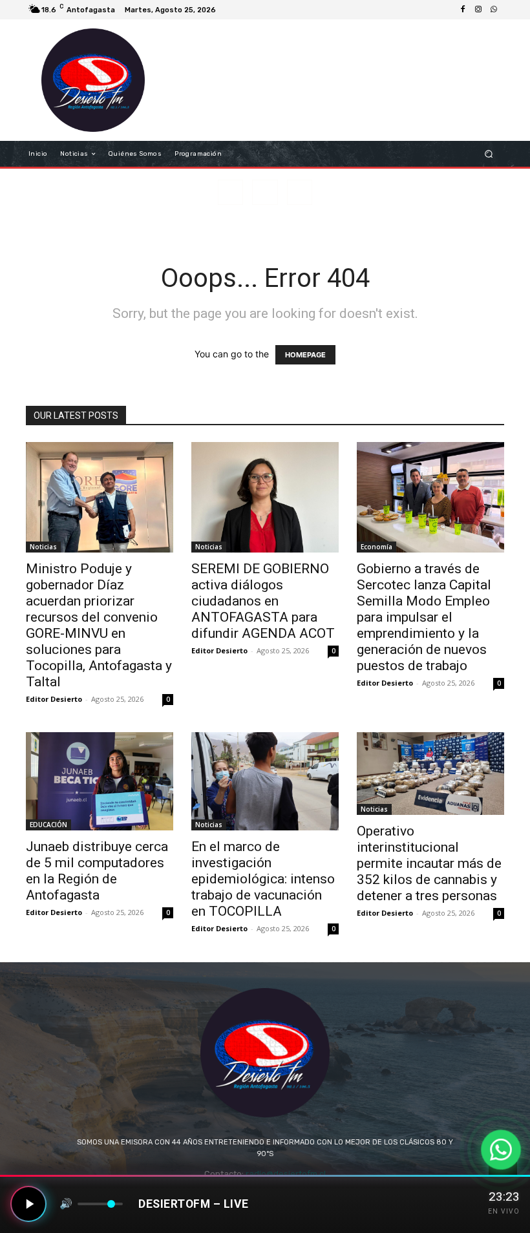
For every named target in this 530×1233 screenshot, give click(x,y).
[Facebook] (463, 9)
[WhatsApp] (494, 9)
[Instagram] (478, 9)
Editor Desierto (54, 699)
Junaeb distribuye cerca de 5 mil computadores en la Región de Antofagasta (97, 871)
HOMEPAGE (305, 354)
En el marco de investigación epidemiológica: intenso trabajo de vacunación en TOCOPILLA (263, 879)
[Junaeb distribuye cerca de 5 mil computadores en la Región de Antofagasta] (99, 781)
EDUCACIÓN (48, 824)
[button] (489, 154)
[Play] (28, 1204)
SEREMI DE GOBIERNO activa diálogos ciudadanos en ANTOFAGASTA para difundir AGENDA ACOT (263, 601)
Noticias (43, 546)
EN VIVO (504, 1211)
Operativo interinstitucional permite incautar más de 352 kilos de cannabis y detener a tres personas (429, 863)
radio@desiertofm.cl (286, 1174)
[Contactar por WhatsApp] (501, 1150)
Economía (376, 546)
